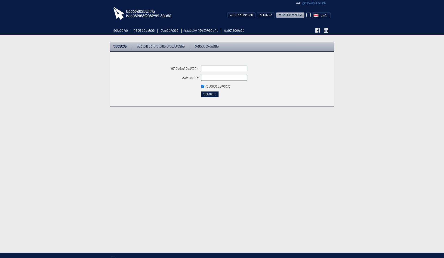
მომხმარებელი (185, 69)
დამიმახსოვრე (218, 87)
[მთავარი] (142, 13)
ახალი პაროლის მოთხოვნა (161, 47)
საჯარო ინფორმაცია (201, 31)
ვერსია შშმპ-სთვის (313, 3)
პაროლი (190, 78)
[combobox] (321, 15)
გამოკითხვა (234, 31)
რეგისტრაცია (290, 15)
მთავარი (120, 31)
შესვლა (265, 15)
